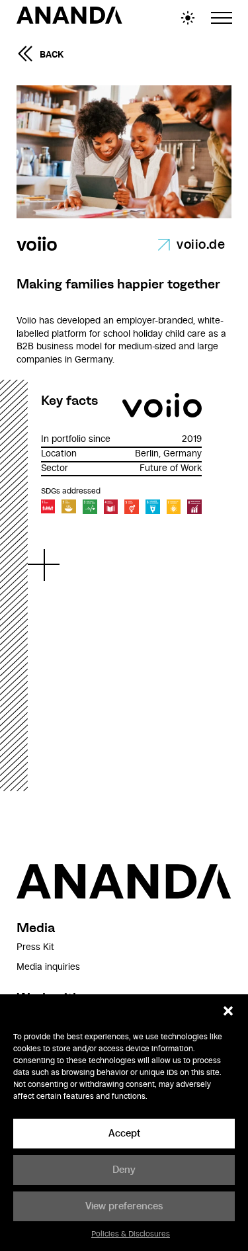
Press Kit (35, 947)
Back (51, 55)
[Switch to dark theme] (188, 18)
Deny (124, 1170)
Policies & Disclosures (130, 1234)
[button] (228, 1010)
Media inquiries (48, 967)
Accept (124, 1134)
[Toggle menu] (221, 18)
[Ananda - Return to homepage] (69, 17)
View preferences (124, 1206)
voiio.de (201, 244)
